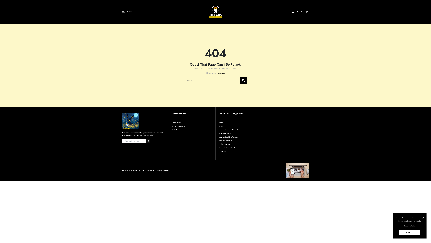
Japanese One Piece (225, 141)
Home (221, 123)
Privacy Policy (176, 123)
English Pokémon (224, 144)
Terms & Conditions (178, 126)
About (221, 126)
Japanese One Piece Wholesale (229, 137)
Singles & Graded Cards (227, 148)
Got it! (409, 233)
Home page (221, 73)
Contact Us (175, 130)
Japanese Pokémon (225, 133)
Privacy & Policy (409, 226)
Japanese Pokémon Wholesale (229, 130)
